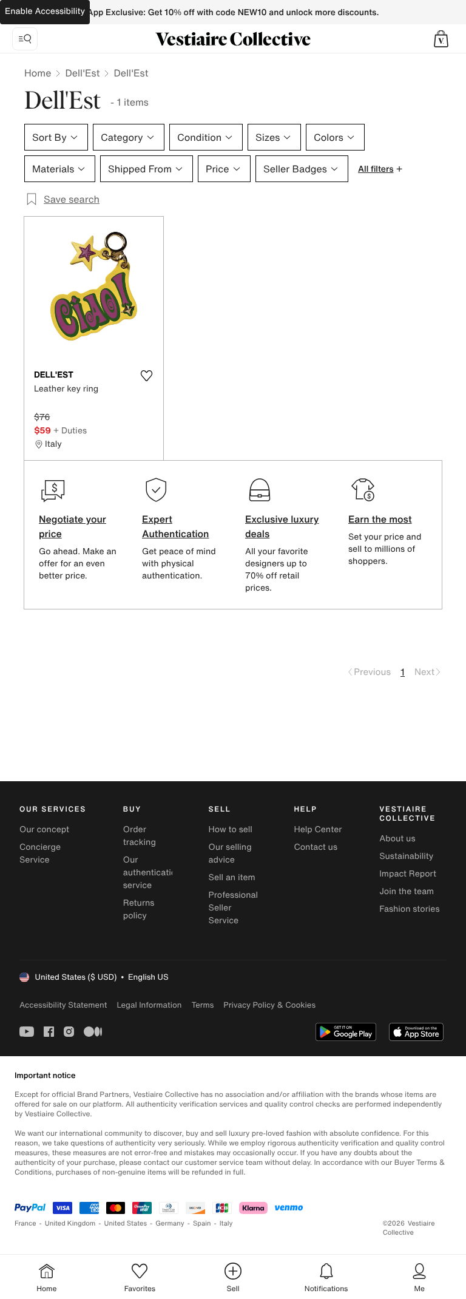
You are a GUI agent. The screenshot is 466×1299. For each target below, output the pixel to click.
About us (397, 838)
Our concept (44, 829)
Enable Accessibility (45, 11)
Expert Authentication (175, 526)
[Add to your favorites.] (146, 375)
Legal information (148, 1005)
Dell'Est (82, 73)
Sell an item (232, 877)
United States (125, 1223)
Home (37, 73)
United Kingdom (70, 1223)
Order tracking (139, 836)
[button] (441, 38)
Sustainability (406, 856)
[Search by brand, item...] (25, 38)
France (25, 1223)
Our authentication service (152, 872)
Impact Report (407, 873)
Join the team (406, 891)
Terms (202, 1005)
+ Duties (70, 430)
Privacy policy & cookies (269, 1005)
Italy (226, 1223)
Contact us (315, 847)
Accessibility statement (63, 1005)
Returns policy (139, 909)
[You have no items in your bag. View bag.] (441, 38)
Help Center (318, 829)
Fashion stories (409, 909)
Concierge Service (40, 853)
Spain (202, 1223)
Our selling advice (230, 853)
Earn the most (380, 519)
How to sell (230, 829)
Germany (169, 1223)
